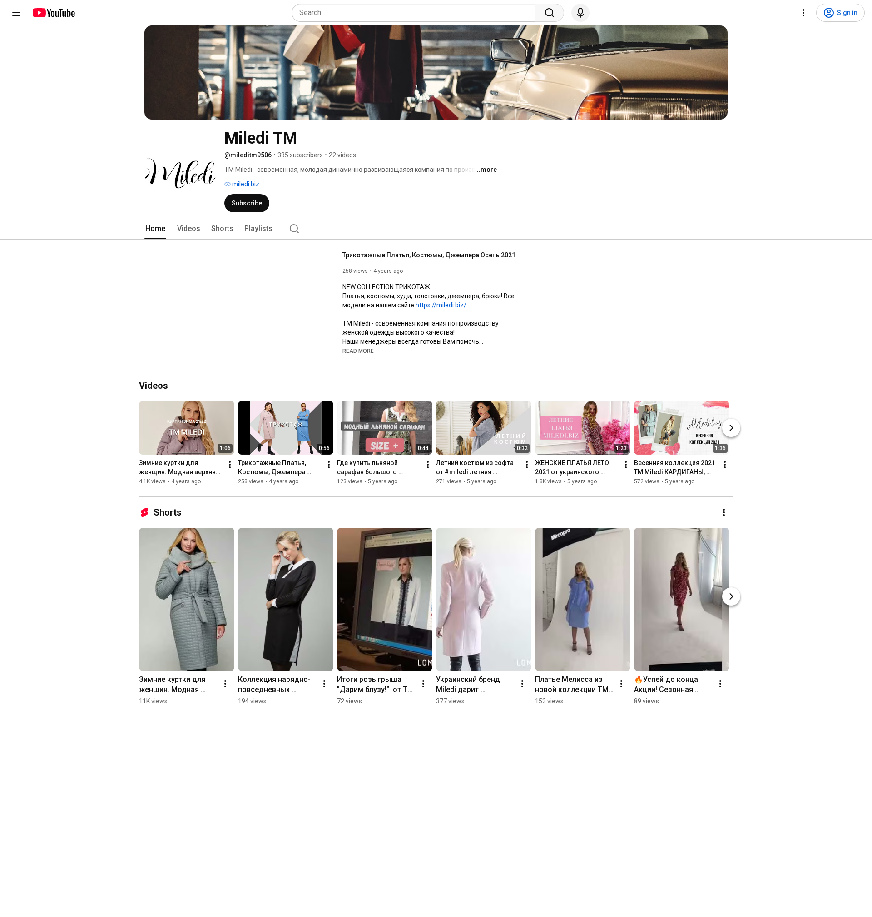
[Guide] (16, 12)
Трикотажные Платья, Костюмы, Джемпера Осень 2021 (428, 255)
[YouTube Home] (53, 12)
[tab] (155, 229)
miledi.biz (245, 184)
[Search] (549, 13)
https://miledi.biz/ (441, 305)
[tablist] (436, 229)
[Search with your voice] (580, 13)
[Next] (731, 428)
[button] (358, 350)
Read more (358, 351)
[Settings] (803, 12)
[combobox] (416, 12)
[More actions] (230, 465)
